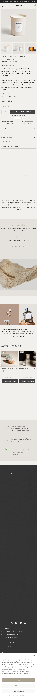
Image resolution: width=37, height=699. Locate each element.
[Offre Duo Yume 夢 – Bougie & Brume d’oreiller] (27, 359)
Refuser (18, 686)
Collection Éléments (9, 634)
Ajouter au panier (22, 112)
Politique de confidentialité (17, 695)
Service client (7, 646)
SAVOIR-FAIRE (6, 142)
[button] (34, 655)
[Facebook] (16, 623)
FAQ (3, 652)
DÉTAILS (4, 129)
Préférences (18, 691)
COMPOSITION (6, 137)
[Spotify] (25, 623)
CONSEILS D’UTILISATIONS (11, 146)
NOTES (3, 133)
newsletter (31, 1)
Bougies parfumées (9, 637)
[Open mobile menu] (2, 6)
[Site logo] (18, 6)
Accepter (18, 680)
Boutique (5, 628)
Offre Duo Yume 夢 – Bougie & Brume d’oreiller (27, 371)
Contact (4, 649)
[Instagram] (11, 623)
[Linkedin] (21, 623)
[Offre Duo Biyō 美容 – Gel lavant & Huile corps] (9, 359)
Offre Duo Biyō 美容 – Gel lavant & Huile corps (9, 371)
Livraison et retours (9, 643)
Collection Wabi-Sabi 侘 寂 (12, 631)
